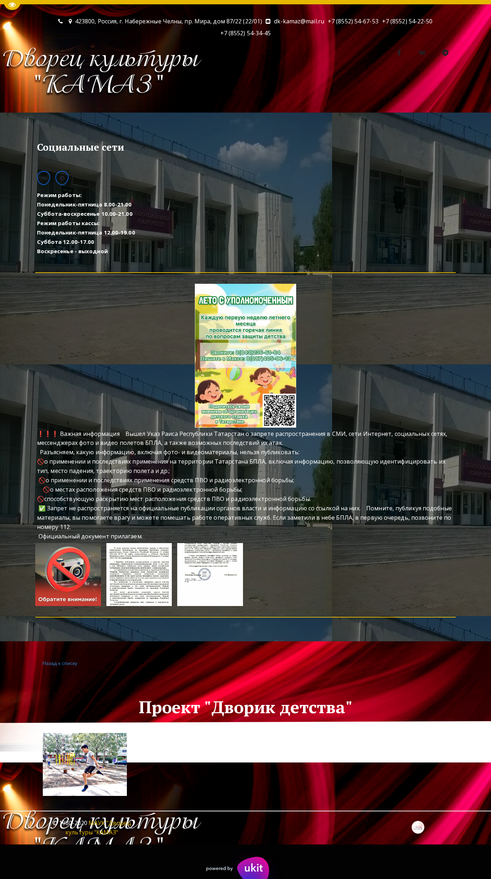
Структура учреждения (457, 92)
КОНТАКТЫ (168, 92)
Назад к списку (59, 662)
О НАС (25, 92)
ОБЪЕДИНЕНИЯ (115, 92)
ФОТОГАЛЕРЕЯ (219, 92)
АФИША (67, 92)
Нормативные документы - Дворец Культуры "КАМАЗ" (332, 92)
